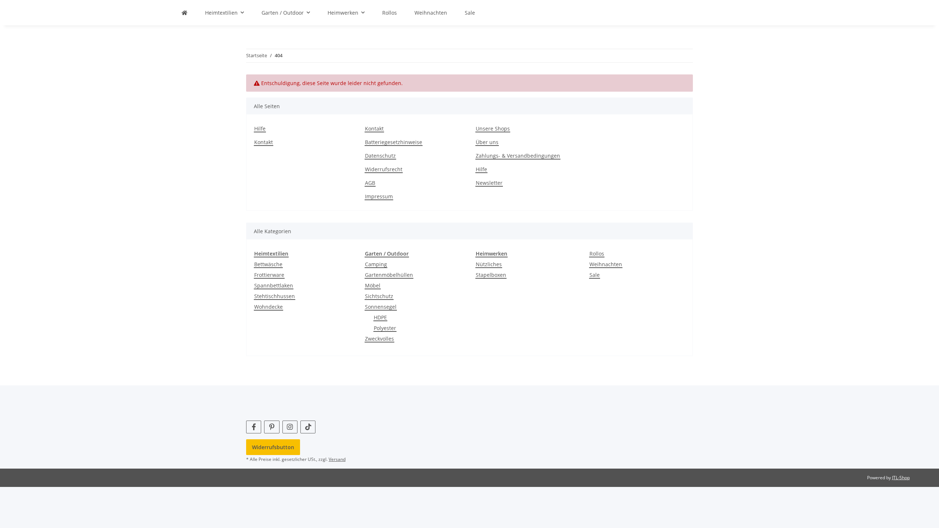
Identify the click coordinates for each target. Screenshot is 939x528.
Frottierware (269, 274)
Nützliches (489, 264)
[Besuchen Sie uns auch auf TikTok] (307, 427)
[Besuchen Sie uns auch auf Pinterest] (271, 427)
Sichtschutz (379, 296)
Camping (376, 264)
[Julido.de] (184, 12)
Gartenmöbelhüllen (389, 274)
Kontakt (263, 142)
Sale (594, 274)
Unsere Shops (493, 128)
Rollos (596, 253)
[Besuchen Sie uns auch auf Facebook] (253, 427)
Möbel (372, 285)
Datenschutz (380, 155)
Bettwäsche (268, 264)
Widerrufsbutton (273, 447)
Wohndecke (268, 306)
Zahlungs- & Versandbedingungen (518, 155)
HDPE (380, 317)
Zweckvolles (379, 338)
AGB (370, 182)
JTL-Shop (901, 477)
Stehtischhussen (274, 296)
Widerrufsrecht (383, 169)
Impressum (379, 196)
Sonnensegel (381, 306)
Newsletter (489, 182)
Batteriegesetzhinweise (393, 142)
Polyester (385, 327)
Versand (337, 459)
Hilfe (260, 128)
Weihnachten (605, 264)
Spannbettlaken (273, 285)
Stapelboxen (491, 274)
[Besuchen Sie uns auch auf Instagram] (289, 427)
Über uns (487, 142)
